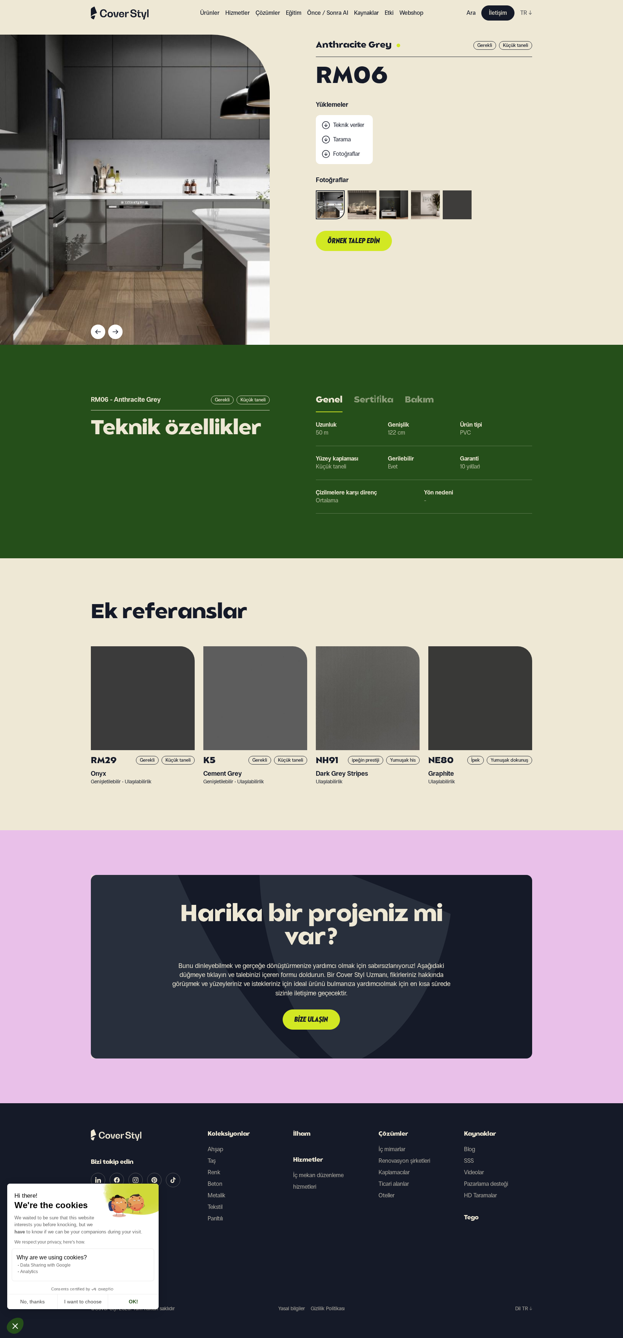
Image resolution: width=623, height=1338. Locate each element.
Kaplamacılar (394, 1172)
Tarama (342, 139)
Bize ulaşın (311, 1020)
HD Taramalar (480, 1195)
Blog (469, 1149)
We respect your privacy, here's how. (49, 1242)
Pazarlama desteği (486, 1183)
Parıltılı (215, 1218)
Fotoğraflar (346, 153)
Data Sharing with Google (45, 1265)
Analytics (29, 1271)
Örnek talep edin (354, 241)
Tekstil (215, 1206)
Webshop (411, 12)
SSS (469, 1160)
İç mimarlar (392, 1149)
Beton (215, 1183)
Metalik (216, 1195)
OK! (133, 1301)
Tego (471, 1218)
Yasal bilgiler (291, 1309)
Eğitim (293, 12)
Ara (471, 12)
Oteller (386, 1195)
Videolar (474, 1172)
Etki (389, 12)
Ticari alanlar (394, 1183)
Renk (214, 1172)
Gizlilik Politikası (328, 1309)
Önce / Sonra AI (327, 12)
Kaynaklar (480, 1134)
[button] (15, 1325)
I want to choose (83, 1301)
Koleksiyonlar (229, 1134)
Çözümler (393, 1134)
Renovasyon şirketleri (404, 1160)
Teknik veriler (348, 125)
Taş (212, 1160)
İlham (301, 1134)
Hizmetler (237, 12)
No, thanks (32, 1301)
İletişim (498, 12)
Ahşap (215, 1149)
